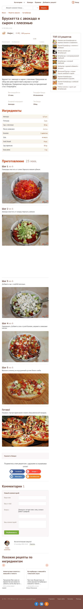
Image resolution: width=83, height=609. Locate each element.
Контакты (70, 599)
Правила (38, 2)
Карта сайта (61, 599)
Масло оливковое (9, 129)
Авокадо (6, 117)
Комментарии (6, 42)
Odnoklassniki (34, 476)
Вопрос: (6, 510)
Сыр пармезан (7, 146)
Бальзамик (6, 150)
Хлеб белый (7, 141)
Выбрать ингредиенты (36, 8)
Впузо (4, 13)
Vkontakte (18, 476)
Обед (35, 104)
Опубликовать (11, 532)
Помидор (6, 121)
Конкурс (30, 2)
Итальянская (38, 95)
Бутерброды (27, 13)
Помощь (78, 599)
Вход (77, 2)
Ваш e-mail (7, 504)
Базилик (6, 133)
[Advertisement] (25, 261)
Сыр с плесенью (8, 125)
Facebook (18, 471)
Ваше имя (7, 498)
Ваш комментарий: (10, 522)
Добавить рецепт (49, 2)
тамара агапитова (7, 548)
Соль (4, 137)
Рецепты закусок (14, 13)
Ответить (32, 544)
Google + (35, 471)
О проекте (52, 599)
